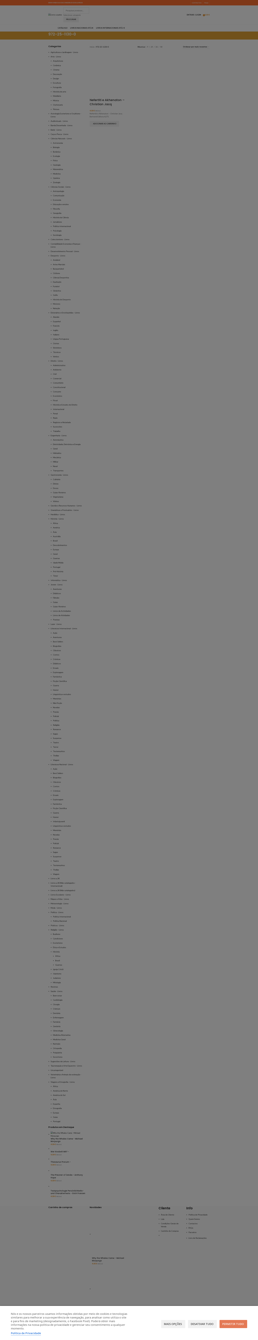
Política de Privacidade (26, 1333)
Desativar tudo (202, 1324)
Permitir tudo (233, 1324)
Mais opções (173, 1324)
